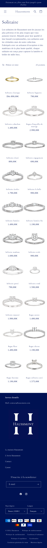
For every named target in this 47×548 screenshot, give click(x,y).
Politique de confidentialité (15, 534)
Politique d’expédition (19, 538)
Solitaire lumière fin (34, 221)
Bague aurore (34, 315)
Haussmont (15, 530)
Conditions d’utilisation (35, 534)
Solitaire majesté (12, 315)
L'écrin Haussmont (12, 456)
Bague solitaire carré (34, 378)
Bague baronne (12, 378)
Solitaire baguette (34, 93)
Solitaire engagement (34, 158)
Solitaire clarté (12, 158)
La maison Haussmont (14, 450)
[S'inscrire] (38, 484)
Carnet (8, 467)
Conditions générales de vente (17, 542)
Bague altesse (34, 346)
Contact (8, 461)
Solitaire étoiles (12, 189)
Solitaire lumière (12, 221)
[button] (5, 11)
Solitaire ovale (34, 252)
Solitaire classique (12, 93)
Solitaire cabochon (12, 124)
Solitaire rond (34, 283)
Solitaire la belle (34, 189)
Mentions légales (36, 542)
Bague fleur (12, 346)
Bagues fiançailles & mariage (34, 125)
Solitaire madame (12, 252)
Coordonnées (33, 538)
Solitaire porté (13, 283)
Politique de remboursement (32, 530)
